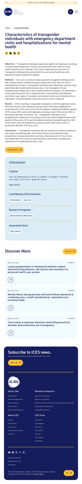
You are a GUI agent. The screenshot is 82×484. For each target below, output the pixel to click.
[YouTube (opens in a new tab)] (9, 452)
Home (7, 28)
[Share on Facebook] (18, 53)
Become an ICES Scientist (42, 396)
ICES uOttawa (39, 437)
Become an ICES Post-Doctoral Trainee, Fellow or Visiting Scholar (54, 403)
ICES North (38, 427)
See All (68, 251)
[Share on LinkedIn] (14, 53)
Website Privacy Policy (14, 458)
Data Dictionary (13, 406)
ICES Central (15, 231)
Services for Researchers (15, 399)
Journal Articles (21, 28)
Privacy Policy (38, 474)
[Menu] (73, 12)
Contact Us (11, 434)
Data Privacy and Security (15, 410)
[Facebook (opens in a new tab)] (20, 452)
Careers (10, 420)
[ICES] (14, 12)
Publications (11, 427)
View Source (12, 150)
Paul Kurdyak (15, 200)
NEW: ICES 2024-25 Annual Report (41, 2)
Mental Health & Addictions (21, 216)
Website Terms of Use (14, 461)
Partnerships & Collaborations (44, 406)
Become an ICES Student (42, 399)
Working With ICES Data (42, 410)
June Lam (27, 200)
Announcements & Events (15, 430)
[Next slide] (75, 3)
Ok (67, 473)
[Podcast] (23, 452)
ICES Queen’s (39, 430)
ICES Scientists (12, 423)
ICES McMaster (39, 423)
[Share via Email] (10, 53)
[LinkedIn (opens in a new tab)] (13, 452)
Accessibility (12, 464)
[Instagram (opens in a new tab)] (16, 452)
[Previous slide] (7, 3)
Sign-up (13, 363)
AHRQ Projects (12, 396)
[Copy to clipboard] (6, 53)
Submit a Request (13, 403)
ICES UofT (38, 434)
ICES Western (39, 441)
